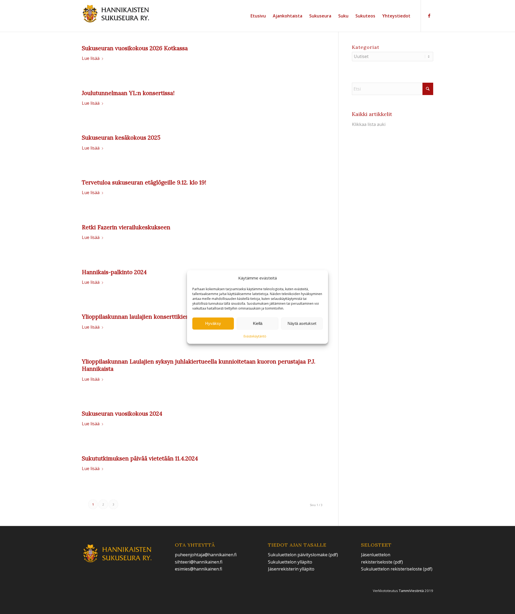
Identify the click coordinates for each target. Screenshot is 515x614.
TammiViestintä (411, 590)
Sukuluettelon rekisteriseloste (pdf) (396, 569)
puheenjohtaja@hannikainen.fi (206, 555)
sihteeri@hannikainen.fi (198, 562)
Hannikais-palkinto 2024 (114, 272)
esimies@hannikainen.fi (198, 569)
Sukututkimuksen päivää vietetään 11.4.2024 (140, 458)
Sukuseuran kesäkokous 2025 (121, 137)
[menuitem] (258, 16)
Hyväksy (213, 323)
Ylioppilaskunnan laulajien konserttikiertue (139, 316)
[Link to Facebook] (429, 16)
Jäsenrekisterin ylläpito (291, 569)
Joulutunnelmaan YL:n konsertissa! (128, 93)
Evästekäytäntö (255, 336)
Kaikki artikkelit (372, 114)
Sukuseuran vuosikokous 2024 (122, 413)
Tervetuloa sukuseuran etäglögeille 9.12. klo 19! (144, 182)
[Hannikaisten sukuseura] (116, 16)
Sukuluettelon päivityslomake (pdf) (303, 555)
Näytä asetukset (302, 323)
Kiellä (257, 323)
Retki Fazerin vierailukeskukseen (126, 227)
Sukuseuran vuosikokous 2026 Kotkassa (135, 48)
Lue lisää (91, 58)
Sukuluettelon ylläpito (290, 562)
